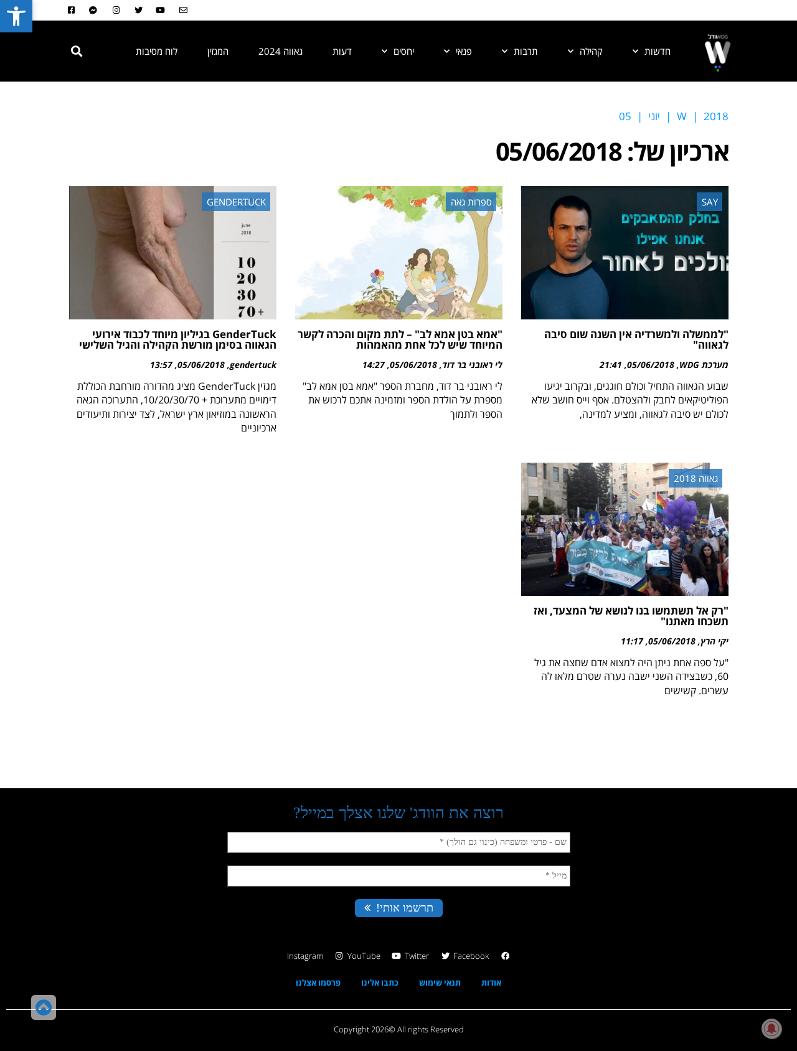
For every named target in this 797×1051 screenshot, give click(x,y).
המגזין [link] (218, 51)
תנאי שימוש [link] (440, 982)
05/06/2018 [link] (650, 364)
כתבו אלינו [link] (379, 982)
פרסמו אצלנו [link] (318, 982)
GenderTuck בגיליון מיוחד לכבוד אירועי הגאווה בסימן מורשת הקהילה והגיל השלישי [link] (177, 339)
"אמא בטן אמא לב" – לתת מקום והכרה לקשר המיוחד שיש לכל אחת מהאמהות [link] (400, 339)
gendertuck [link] (253, 364)
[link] (16, 16)
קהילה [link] (591, 51)
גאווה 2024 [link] (280, 51)
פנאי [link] (464, 51)
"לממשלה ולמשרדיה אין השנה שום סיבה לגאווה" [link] (636, 339)
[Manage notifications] (771, 1029)
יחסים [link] (404, 51)
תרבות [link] (526, 51)
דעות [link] (342, 51)
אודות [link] (491, 982)
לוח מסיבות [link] (156, 51)
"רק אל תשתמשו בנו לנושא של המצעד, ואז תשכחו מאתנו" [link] (631, 615)
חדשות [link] (657, 51)
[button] (76, 51)
